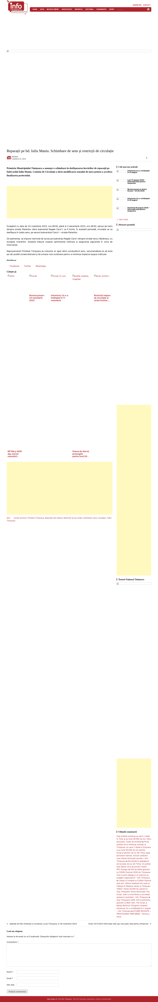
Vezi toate (123, 219)
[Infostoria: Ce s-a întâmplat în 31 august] (121, 174)
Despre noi (137, 5)
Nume (10, 972)
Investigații (67, 9)
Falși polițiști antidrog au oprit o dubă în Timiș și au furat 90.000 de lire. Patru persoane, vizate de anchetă (134, 839)
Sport (111, 9)
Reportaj (79, 9)
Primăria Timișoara (36, 518)
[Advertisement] (79, 32)
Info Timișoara (67, 999)
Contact (147, 5)
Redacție (15, 157)
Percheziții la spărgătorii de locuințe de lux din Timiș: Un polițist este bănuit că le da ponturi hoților (134, 864)
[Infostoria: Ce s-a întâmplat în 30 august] (121, 202)
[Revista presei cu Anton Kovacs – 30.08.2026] (121, 193)
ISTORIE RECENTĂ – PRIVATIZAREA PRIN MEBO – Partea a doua (134, 914)
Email (10, 978)
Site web (10, 985)
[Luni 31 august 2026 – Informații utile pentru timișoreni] (121, 183)
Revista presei (53, 9)
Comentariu (12, 942)
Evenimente (101, 9)
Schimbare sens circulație (94, 518)
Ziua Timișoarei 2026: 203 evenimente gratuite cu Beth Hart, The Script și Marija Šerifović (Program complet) (133, 903)
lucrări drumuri (20, 518)
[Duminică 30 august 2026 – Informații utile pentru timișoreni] (121, 211)
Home (35, 9)
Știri (42, 9)
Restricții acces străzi (73, 518)
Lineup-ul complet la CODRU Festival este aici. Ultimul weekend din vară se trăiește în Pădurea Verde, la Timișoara (134, 883)
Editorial (90, 9)
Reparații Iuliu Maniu (53, 518)
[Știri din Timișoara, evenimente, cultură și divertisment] (17, 14)
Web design (51, 999)
